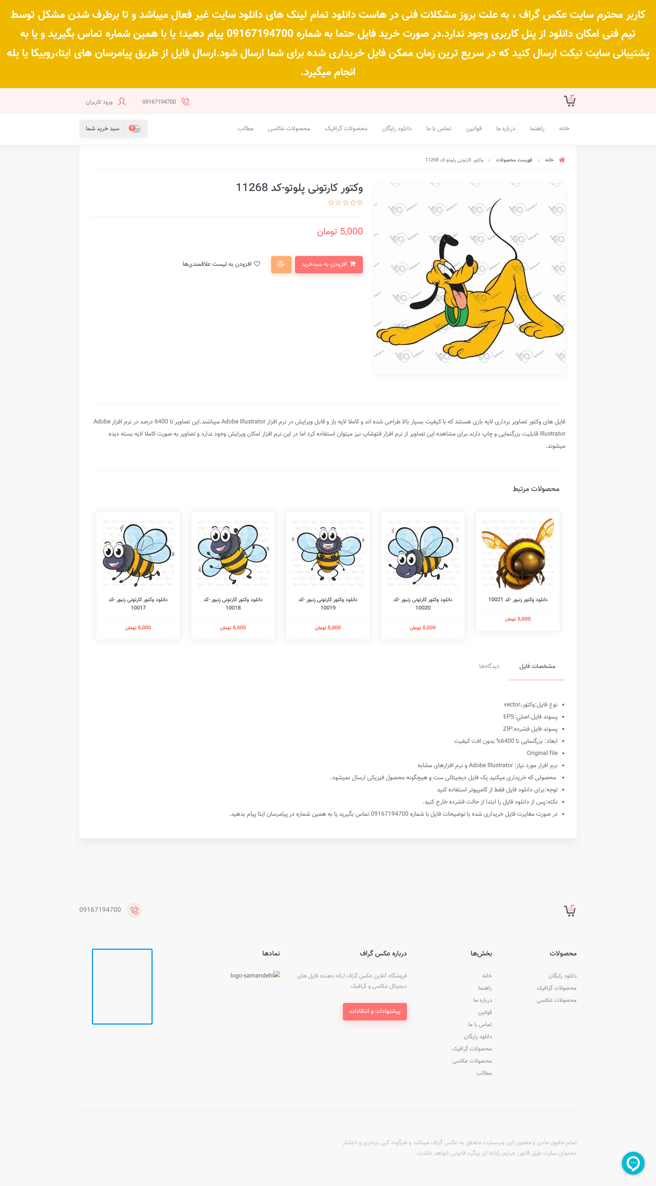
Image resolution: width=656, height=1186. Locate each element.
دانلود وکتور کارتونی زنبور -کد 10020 (423, 604)
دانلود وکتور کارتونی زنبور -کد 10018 (233, 604)
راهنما (537, 129)
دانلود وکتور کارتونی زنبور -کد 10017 (138, 604)
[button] (113, 129)
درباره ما (506, 129)
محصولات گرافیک (346, 129)
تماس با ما (438, 129)
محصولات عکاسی (289, 129)
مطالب (246, 129)
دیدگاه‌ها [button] (489, 666)
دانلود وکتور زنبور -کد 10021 (518, 600)
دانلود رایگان (397, 129)
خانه (564, 129)
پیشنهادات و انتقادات (375, 1011)
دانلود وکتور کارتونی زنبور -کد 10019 (328, 604)
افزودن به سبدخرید (324, 264)
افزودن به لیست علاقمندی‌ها (218, 264)
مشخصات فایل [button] (537, 666)
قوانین (474, 129)
